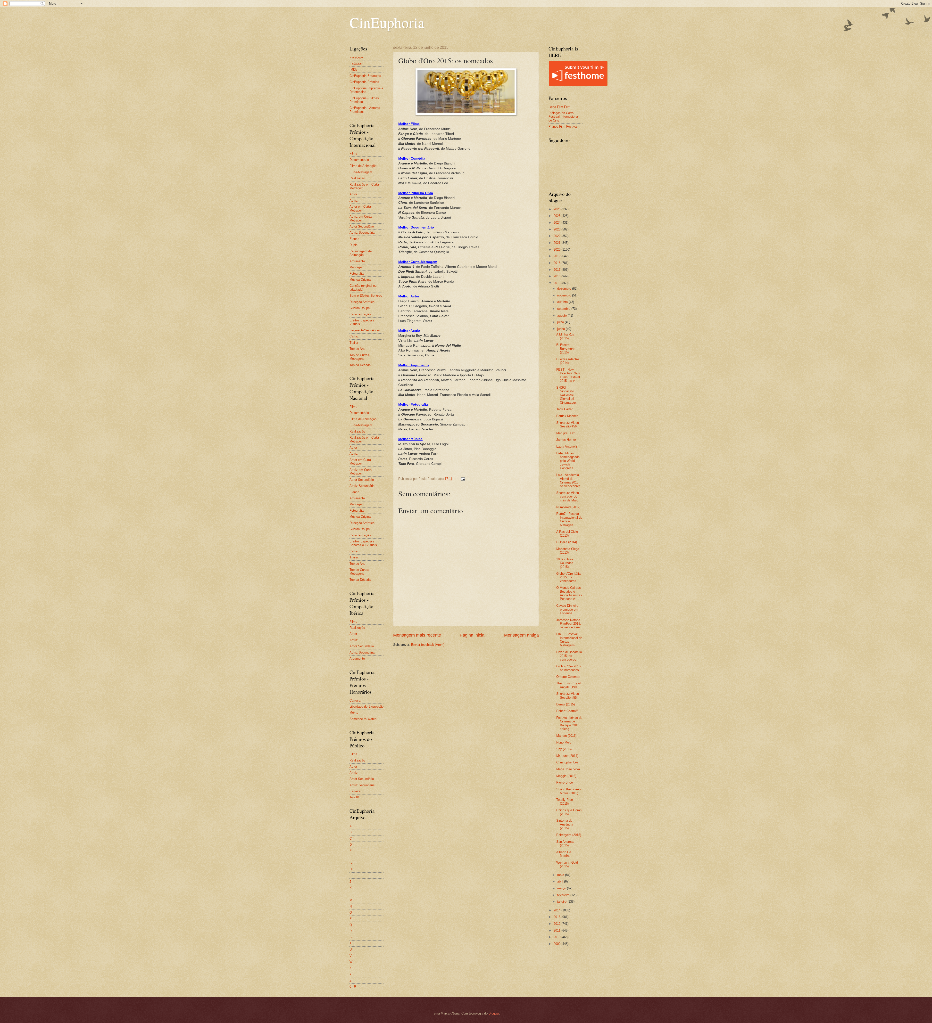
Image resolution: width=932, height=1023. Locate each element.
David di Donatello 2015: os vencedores (569, 655)
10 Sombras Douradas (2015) (564, 563)
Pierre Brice (564, 782)
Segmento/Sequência (365, 330)
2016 (557, 276)
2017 (557, 269)
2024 (557, 222)
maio (561, 875)
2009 (557, 944)
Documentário (359, 160)
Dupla (354, 245)
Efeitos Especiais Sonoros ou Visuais (363, 543)
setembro (564, 309)
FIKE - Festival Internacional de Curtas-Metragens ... (569, 639)
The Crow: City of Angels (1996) (568, 685)
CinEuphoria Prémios (364, 82)
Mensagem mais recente (417, 635)
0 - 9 (353, 986)
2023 (557, 229)
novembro (564, 295)
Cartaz (354, 336)
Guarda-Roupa (360, 308)
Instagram (357, 63)
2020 (557, 249)
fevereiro (563, 895)
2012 (557, 923)
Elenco (354, 239)
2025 (557, 216)
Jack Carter (564, 409)
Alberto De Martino (563, 854)
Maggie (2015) (566, 776)
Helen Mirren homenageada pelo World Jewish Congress (568, 460)
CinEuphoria (387, 22)
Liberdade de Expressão (366, 706)
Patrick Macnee (567, 416)
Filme (353, 153)
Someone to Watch (363, 719)
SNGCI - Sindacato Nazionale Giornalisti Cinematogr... (567, 395)
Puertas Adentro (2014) (567, 361)
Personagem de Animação (361, 253)
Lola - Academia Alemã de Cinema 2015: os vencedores (568, 480)
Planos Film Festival (563, 126)
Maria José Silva (568, 769)
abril (560, 881)
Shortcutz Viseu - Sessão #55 (568, 695)
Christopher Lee (567, 762)
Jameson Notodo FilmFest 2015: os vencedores (568, 623)
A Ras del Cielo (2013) (567, 533)
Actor (353, 194)
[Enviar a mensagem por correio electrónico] (462, 479)
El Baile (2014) (566, 542)
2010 (557, 937)
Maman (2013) (566, 735)
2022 (557, 236)
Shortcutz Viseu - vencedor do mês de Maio (568, 496)
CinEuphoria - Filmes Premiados (364, 100)
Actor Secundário (362, 226)
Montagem (357, 267)
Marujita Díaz (565, 433)
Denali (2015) (565, 704)
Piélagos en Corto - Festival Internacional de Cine (564, 116)
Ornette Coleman (568, 677)
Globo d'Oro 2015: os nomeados (569, 668)
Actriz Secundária (362, 232)
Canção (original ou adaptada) (363, 287)
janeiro (562, 901)
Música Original (360, 279)
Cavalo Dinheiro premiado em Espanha (567, 609)
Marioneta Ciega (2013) (567, 550)
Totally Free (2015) (564, 801)
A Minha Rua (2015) (565, 336)
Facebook (356, 57)
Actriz (354, 200)
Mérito (354, 712)
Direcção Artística (362, 302)
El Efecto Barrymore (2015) (565, 348)
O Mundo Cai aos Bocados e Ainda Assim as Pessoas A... (569, 593)
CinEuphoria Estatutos (365, 76)
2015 (557, 283)
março (562, 888)
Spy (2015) (564, 749)
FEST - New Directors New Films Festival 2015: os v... (568, 375)
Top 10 (354, 797)
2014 (557, 910)
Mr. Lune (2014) (567, 756)
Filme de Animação (363, 166)
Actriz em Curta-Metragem (361, 218)
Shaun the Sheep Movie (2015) (568, 791)
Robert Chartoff (567, 711)
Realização (357, 178)
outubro (563, 302)
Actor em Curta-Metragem (361, 208)
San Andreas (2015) (565, 843)
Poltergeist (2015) (568, 835)
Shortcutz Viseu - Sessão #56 (568, 424)
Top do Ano (357, 349)
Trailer (354, 342)
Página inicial (472, 635)
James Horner (566, 440)
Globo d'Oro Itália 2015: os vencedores (568, 577)
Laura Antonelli (566, 446)
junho (561, 329)
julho (561, 322)
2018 (557, 263)
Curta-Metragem (361, 172)
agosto (562, 315)
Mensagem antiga (521, 635)
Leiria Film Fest (559, 107)
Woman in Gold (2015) (567, 864)
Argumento (357, 261)
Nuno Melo (563, 742)
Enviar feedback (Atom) (427, 645)
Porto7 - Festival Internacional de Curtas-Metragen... (569, 519)
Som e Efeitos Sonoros (366, 295)
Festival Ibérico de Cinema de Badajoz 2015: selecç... (569, 723)
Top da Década (360, 365)
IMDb (353, 69)
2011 (557, 930)
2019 (557, 256)
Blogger (494, 1013)
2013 (557, 917)
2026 (557, 209)
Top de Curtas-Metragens (360, 356)
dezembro (564, 288)
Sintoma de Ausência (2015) (564, 824)
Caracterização (360, 314)
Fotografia (357, 273)
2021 (557, 243)
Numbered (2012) (568, 507)
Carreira (355, 700)
